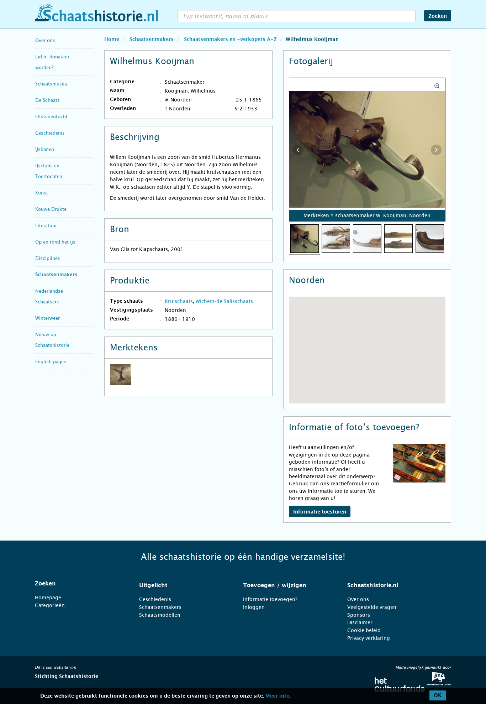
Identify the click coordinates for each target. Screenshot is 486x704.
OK (438, 695)
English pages (50, 361)
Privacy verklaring (368, 638)
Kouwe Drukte (51, 209)
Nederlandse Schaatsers (49, 296)
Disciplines (47, 258)
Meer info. (278, 696)
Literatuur (46, 225)
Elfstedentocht (51, 116)
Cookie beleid (364, 630)
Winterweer (47, 318)
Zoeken (437, 16)
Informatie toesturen (319, 512)
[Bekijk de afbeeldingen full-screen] (367, 150)
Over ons (45, 40)
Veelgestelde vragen (371, 607)
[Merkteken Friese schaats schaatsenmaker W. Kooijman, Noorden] (430, 238)
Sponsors (358, 615)
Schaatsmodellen (159, 615)
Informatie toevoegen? (270, 599)
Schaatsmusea (51, 84)
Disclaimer (360, 622)
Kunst (41, 192)
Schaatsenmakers (56, 274)
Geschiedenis (50, 133)
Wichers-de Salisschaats (224, 301)
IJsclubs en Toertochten (48, 171)
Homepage (48, 597)
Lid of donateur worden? (52, 62)
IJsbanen (44, 149)
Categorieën (50, 605)
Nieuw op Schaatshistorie (52, 340)
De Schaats (47, 100)
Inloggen (254, 607)
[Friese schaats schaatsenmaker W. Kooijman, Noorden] (398, 238)
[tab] (78, 583)
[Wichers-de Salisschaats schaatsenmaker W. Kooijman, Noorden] (336, 238)
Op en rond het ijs (55, 242)
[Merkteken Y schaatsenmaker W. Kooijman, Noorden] (304, 238)
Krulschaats (179, 301)
